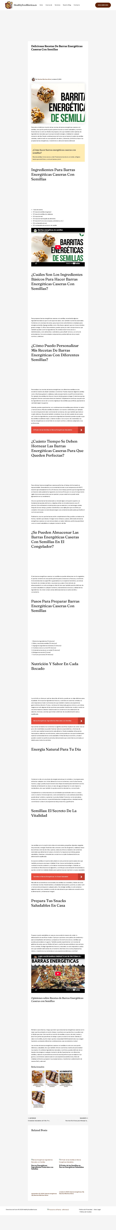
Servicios (57, 5)
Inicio (41, 5)
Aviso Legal (97, 1209)
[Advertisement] (58, 23)
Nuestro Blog (67, 5)
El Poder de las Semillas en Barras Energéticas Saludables (71, 1166)
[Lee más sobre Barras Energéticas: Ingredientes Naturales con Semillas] (44, 1161)
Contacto (77, 5)
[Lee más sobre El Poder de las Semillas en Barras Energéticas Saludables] (72, 1161)
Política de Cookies (86, 1212)
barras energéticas (51, 1193)
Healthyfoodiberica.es (25, 5)
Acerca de (49, 5)
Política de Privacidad (85, 1209)
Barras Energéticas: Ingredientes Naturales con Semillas (42, 1167)
